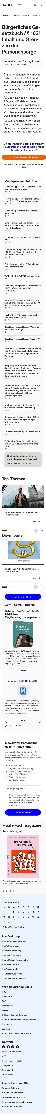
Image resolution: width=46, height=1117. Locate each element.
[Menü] (19, 5)
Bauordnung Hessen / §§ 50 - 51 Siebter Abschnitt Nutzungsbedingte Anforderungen (22, 419)
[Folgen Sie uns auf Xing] (8, 1046)
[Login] (41, 5)
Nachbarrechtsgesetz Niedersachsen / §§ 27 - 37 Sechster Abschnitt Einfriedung (22, 288)
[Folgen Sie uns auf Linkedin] (3, 1046)
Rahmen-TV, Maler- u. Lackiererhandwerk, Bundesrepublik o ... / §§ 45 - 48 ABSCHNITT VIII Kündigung (22, 303)
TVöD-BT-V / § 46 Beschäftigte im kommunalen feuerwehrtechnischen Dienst (21, 444)
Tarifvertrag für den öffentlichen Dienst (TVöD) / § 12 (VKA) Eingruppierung (22, 200)
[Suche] (35, 5)
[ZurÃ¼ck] (36, 531)
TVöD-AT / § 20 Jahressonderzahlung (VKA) (22, 238)
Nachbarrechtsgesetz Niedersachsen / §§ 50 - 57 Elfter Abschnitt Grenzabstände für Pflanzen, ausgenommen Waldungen (22, 352)
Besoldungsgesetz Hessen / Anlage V (22, 339)
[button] (24, 157)
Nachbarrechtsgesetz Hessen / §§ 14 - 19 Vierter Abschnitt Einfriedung (22, 406)
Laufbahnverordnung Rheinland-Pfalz (22, 431)
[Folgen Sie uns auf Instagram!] (12, 1046)
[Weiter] (42, 530)
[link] (6, 15)
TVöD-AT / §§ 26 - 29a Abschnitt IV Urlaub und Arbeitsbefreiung (23, 188)
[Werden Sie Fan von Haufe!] (17, 1046)
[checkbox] (6, 795)
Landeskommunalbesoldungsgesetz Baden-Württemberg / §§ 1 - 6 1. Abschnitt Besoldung (21, 225)
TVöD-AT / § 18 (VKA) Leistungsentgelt (22, 276)
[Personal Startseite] (8, 5)
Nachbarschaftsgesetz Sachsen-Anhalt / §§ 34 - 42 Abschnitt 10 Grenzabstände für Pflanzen (23, 252)
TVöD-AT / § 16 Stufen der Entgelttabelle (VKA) (21, 212)
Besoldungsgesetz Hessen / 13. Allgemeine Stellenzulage (22, 328)
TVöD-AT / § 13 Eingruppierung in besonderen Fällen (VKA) (22, 316)
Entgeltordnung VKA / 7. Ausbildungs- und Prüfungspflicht (22, 265)
